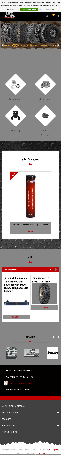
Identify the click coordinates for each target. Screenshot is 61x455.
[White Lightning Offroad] (9, 15)
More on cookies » (46, 9)
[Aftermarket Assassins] (11, 353)
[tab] (30, 269)
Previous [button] (2, 45)
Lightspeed (53, 449)
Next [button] (58, 45)
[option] (30, 45)
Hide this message (29, 9)
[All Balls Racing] (32, 353)
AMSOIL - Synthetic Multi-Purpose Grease (30, 224)
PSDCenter (41, 453)
